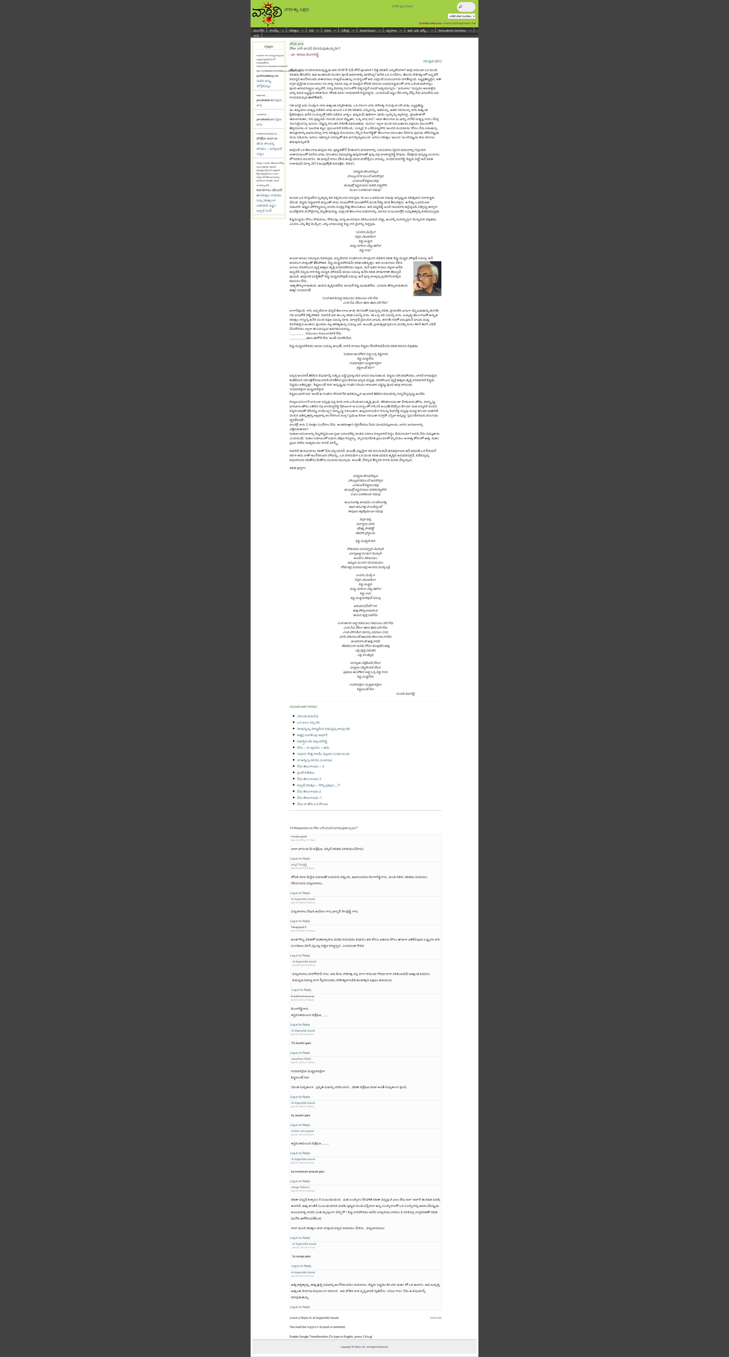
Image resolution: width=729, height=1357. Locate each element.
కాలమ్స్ (273, 29)
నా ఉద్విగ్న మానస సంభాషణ (314, 760)
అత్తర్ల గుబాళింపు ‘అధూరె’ (312, 735)
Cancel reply (435, 1318)
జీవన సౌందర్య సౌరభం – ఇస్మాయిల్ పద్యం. (269, 148)
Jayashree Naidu (301, 1058)
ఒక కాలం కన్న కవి (308, 722)
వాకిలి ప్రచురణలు (402, 6)
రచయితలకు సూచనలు (451, 29)
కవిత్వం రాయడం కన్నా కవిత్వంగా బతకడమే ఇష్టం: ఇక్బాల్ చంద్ (269, 203)
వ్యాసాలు (390, 29)
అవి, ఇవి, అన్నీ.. (416, 29)
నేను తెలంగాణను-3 (309, 779)
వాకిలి (362, 1346)
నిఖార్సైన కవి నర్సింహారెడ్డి (312, 741)
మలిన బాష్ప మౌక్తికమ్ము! (263, 83)
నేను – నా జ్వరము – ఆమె (313, 747)
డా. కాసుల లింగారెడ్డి (305, 54)
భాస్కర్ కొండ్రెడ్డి (299, 864)
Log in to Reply (300, 858)
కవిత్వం (292, 29)
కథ (309, 29)
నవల (326, 29)
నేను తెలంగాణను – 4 (310, 766)
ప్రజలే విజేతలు (306, 772)
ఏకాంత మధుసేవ (307, 716)
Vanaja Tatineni (300, 1187)
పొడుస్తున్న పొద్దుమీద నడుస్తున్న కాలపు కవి (323, 728)
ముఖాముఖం (366, 29)
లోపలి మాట (297, 43)
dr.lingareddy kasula (303, 899)
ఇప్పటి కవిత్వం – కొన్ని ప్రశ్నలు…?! (318, 785)
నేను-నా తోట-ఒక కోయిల (312, 804)
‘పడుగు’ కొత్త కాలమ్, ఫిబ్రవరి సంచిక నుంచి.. (324, 754)
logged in (313, 1327)
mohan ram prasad (302, 1131)
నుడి (256, 35)
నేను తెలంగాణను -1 (309, 797)
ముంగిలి (258, 29)
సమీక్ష (344, 29)
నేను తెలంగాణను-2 (309, 791)
